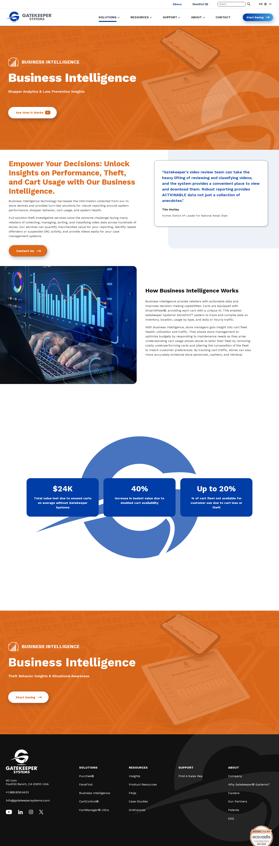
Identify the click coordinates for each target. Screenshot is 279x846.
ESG (231, 818)
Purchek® (86, 776)
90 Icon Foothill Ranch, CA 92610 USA (27, 782)
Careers (234, 793)
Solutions (88, 767)
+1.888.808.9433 (17, 792)
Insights (134, 776)
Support (186, 767)
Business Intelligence (94, 793)
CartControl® (89, 801)
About (233, 767)
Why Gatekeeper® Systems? (249, 784)
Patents (233, 810)
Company (235, 776)
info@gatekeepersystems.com (28, 800)
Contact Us (25, 251)
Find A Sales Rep (190, 776)
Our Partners (237, 801)
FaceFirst (86, 784)
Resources (138, 767)
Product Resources (143, 784)
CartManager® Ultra (94, 810)
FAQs (132, 793)
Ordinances (137, 810)
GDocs (177, 4)
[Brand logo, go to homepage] (29, 21)
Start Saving (25, 697)
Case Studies (138, 801)
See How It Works (29, 112)
